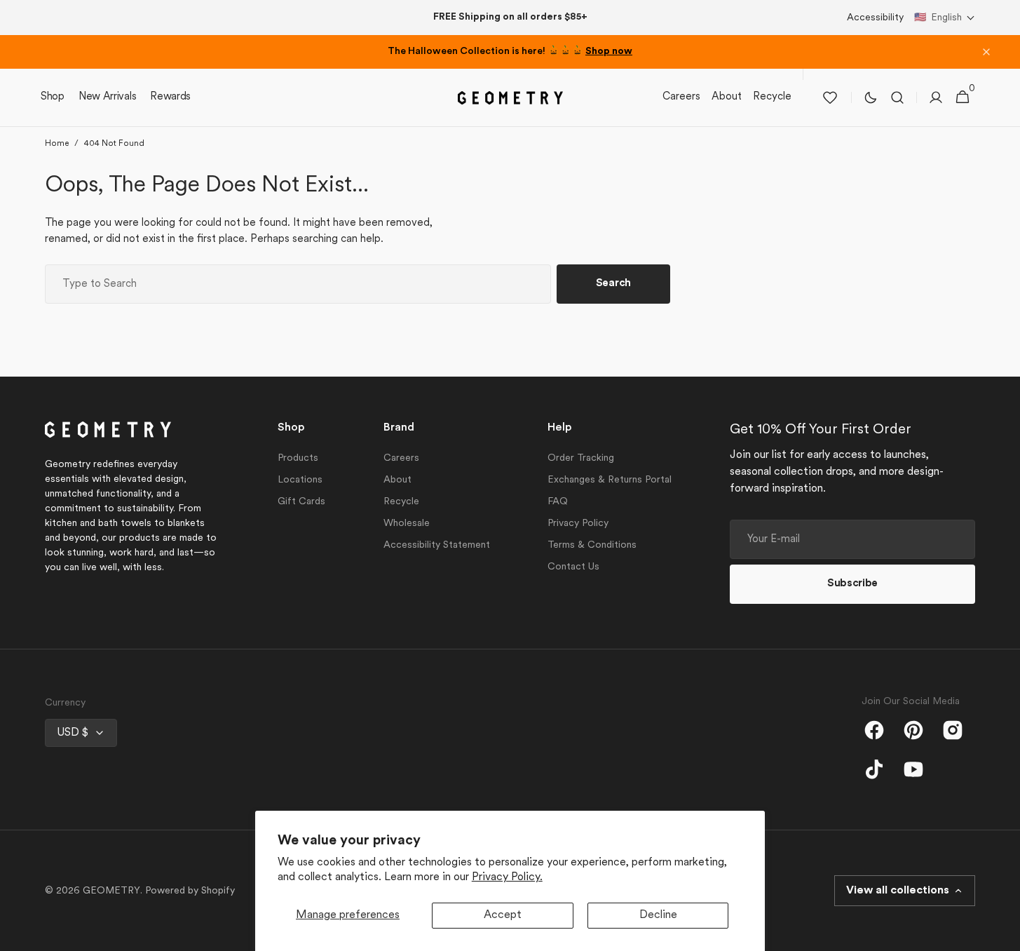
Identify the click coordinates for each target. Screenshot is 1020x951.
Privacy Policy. (507, 877)
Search (613, 283)
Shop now (608, 51)
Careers (401, 458)
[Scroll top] (1003, 934)
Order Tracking (581, 458)
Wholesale (406, 523)
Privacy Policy (578, 523)
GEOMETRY (111, 891)
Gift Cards (301, 502)
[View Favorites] (830, 97)
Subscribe (852, 584)
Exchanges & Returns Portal (610, 480)
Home (57, 144)
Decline (658, 915)
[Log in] (936, 97)
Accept (503, 915)
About (397, 480)
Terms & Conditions (592, 545)
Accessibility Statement (436, 545)
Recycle (401, 502)
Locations (300, 480)
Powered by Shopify (190, 891)
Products (298, 458)
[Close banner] (986, 52)
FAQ (558, 502)
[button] (944, 18)
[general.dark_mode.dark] (870, 97)
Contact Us (573, 567)
